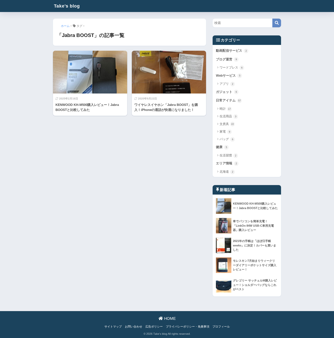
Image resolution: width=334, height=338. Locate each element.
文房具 (227, 124)
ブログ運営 (226, 59)
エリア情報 (226, 163)
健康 (221, 147)
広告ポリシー (154, 326)
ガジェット (226, 92)
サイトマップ (113, 326)
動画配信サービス (231, 50)
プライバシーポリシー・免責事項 (187, 326)
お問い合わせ (133, 326)
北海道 (226, 171)
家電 (225, 131)
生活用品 (228, 116)
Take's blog (67, 6)
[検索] (276, 23)
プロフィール (221, 326)
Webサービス (228, 75)
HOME (169, 318)
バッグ (226, 139)
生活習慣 (228, 155)
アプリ (226, 83)
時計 (225, 108)
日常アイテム (228, 100)
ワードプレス (231, 67)
